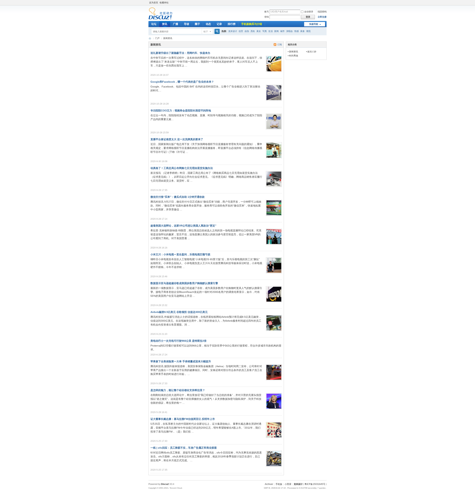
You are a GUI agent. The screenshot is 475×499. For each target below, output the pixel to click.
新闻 (276, 31)
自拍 (247, 31)
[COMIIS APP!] (160, 18)
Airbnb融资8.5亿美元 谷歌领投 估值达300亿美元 (179, 312)
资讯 (164, 23)
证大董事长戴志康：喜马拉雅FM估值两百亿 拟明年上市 (182, 418)
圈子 (197, 23)
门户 (157, 38)
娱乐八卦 (311, 51)
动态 (208, 23)
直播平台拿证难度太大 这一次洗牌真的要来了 (176, 139)
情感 (296, 31)
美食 (302, 31)
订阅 (279, 44)
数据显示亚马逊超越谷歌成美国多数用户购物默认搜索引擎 (184, 283)
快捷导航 (313, 24)
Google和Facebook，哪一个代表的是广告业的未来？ (182, 81)
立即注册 (322, 17)
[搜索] (216, 31)
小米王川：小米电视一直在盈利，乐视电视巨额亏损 (180, 254)
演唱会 (289, 31)
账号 (266, 11)
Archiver (269, 484)
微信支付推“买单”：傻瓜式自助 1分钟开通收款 (177, 196)
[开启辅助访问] (326, 2)
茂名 (252, 31)
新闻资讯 (293, 51)
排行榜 (231, 23)
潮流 (308, 31)
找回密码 (322, 11)
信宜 (241, 31)
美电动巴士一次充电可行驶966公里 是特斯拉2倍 (178, 340)
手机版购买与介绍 (251, 23)
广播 (175, 23)
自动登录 (308, 11)
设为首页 (153, 2)
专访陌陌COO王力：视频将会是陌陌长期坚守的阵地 (180, 110)
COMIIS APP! (149, 38)
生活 (270, 31)
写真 (264, 31)
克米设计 (232, 31)
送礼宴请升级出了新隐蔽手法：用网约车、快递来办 (180, 52)
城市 (282, 31)
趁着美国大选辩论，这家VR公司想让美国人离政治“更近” (183, 225)
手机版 (279, 484)
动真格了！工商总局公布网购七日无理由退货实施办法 (181, 168)
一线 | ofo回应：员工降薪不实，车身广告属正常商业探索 (183, 447)
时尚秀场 (293, 55)
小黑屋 (288, 484)
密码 (266, 17)
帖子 (206, 31)
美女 (258, 31)
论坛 (153, 23)
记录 (219, 23)
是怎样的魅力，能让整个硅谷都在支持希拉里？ (177, 390)
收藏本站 (164, 2)
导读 (186, 23)
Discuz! (165, 484)
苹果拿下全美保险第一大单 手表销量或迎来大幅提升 (180, 361)
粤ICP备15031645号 (314, 484)
